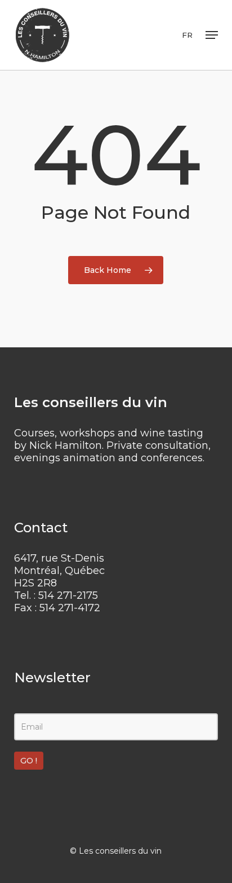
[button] (212, 35)
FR (187, 35)
